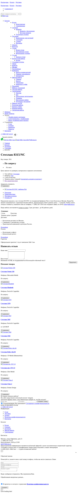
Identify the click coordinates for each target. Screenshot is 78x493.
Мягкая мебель (9, 430)
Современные (20, 26)
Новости (11, 129)
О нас (10, 124)
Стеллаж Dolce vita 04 (8, 352)
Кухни (18, 60)
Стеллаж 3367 (5, 319)
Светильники (9, 432)
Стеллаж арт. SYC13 (8, 368)
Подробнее (4, 227)
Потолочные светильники (24, 96)
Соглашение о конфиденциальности (37, 403)
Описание (8, 192)
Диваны (18, 79)
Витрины (19, 43)
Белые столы (20, 50)
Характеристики (10, 194)
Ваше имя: (4, 250)
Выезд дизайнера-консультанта (18, 120)
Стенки (18, 41)
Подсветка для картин (23, 101)
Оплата (12, 2)
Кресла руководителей (23, 72)
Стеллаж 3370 (5, 303)
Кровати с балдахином (27, 31)
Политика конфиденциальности (15, 417)
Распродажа (4, 2)
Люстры (18, 93)
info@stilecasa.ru (69, 204)
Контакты (8, 419)
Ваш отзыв (4, 259)
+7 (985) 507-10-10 (7, 134)
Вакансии (11, 127)
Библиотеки (20, 76)
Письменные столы (22, 52)
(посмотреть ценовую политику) (31, 179)
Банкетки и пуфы (21, 84)
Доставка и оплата (11, 196)
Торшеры (19, 98)
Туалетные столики (22, 34)
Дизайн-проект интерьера (16, 117)
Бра (17, 94)
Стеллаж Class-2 (6, 384)
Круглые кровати (25, 33)
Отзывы (11, 125)
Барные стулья (20, 57)
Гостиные (8, 429)
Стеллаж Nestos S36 (7, 271)
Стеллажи (19, 39)
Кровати (18, 29)
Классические (20, 24)
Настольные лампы (22, 100)
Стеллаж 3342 (5, 336)
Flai (12, 175)
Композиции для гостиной (24, 38)
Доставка (18, 2)
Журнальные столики (23, 53)
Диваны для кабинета (23, 74)
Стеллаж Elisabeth (7, 287)
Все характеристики (11, 181)
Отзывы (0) (8, 198)
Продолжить (72, 262)
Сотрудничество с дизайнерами (18, 119)
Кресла (18, 81)
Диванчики (19, 82)
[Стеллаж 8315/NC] (16, 189)
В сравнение (5, 186)
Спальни (7, 427)
